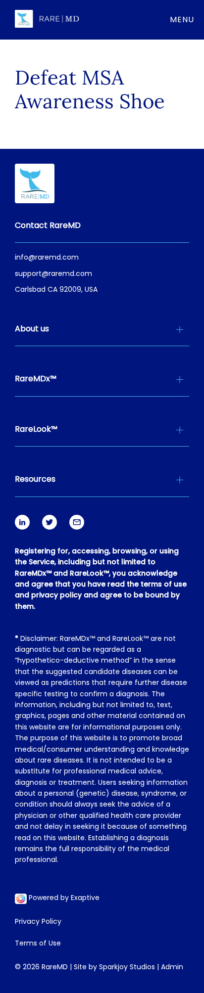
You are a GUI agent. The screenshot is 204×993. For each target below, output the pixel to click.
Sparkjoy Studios (127, 967)
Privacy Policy (38, 922)
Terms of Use (38, 944)
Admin (172, 967)
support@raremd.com (53, 274)
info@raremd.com (47, 258)
